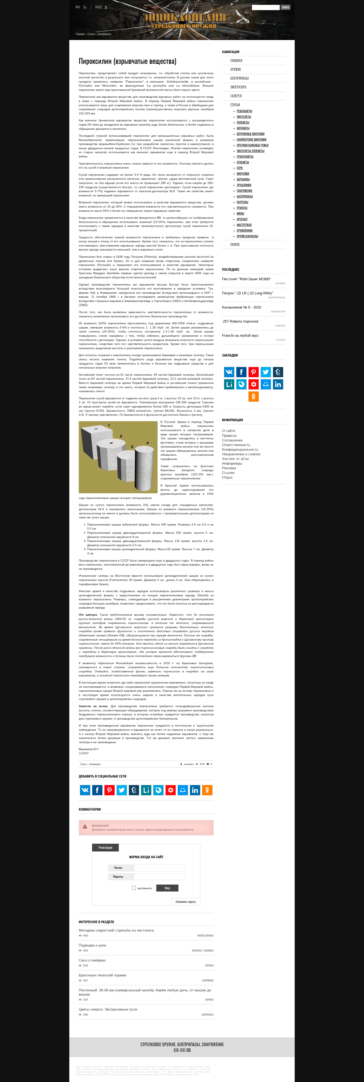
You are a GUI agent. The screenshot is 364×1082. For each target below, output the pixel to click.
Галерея (236, 96)
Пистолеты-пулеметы (250, 151)
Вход (98, 7)
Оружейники (245, 231)
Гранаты (242, 208)
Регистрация (105, 848)
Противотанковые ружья (253, 145)
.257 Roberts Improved (240, 321)
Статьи (235, 105)
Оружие (235, 69)
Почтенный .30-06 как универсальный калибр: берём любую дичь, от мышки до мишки (145, 992)
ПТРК (240, 168)
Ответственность (236, 445)
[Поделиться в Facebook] (97, 790)
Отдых (227, 477)
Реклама (229, 468)
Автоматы (243, 128)
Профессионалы (247, 236)
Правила (229, 436)
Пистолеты (244, 117)
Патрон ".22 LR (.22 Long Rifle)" (247, 293)
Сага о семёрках (92, 960)
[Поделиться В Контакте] (85, 790)
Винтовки (243, 174)
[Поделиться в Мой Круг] (170, 790)
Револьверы (244, 111)
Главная (236, 60)
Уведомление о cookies (241, 454)
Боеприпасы (239, 78)
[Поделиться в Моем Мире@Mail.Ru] (183, 790)
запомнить (144, 888)
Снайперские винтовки (251, 140)
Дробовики (244, 185)
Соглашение (232, 440)
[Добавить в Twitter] (121, 790)
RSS (78, 7)
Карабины (243, 179)
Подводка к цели (92, 945)
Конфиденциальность (240, 450)
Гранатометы (245, 157)
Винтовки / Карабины (203, 950)
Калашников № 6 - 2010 (241, 307)
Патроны (242, 202)
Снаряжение (244, 191)
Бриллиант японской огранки (102, 975)
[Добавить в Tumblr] (134, 790)
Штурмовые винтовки (251, 134)
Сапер (84, 753)
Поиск (235, 244)
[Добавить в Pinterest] (109, 790)
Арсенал (242, 219)
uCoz (245, 459)
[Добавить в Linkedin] (195, 790)
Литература (238, 87)
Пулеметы (243, 123)
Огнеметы (243, 162)
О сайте (228, 431)
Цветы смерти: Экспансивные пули (108, 1009)
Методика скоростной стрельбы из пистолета (116, 930)
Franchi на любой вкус (240, 336)
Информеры (232, 463)
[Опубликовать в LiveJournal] (158, 790)
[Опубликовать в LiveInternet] (146, 790)
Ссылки (228, 473)
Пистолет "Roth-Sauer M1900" (246, 279)
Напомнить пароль (186, 902)
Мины (240, 214)
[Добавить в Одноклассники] (207, 790)
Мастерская (244, 225)
